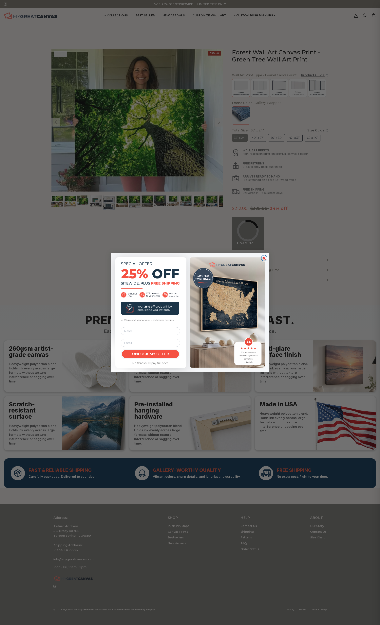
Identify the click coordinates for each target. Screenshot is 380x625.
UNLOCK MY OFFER (150, 354)
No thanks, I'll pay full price (150, 363)
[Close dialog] (264, 258)
